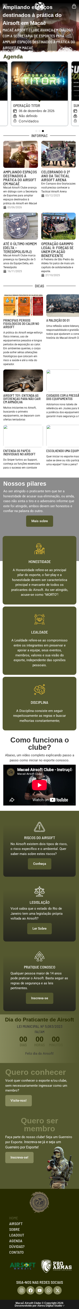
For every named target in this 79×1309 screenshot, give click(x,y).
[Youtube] (39, 1290)
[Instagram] (21, 1290)
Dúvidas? (17, 1246)
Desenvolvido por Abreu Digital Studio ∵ (40, 1305)
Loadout (16, 1235)
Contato (16, 1252)
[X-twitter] (57, 1290)
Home (13, 1217)
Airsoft (16, 1223)
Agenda (15, 1240)
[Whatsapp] (48, 1290)
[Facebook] (30, 1290)
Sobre (14, 1229)
